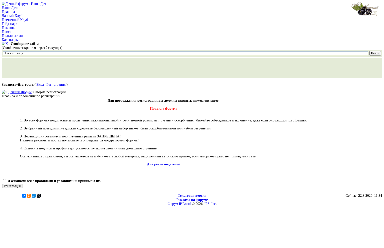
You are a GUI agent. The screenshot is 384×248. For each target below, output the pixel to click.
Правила (8, 12)
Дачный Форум (20, 92)
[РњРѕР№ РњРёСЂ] (34, 196)
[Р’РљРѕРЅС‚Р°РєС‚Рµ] (24, 196)
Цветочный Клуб (15, 20)
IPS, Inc (210, 204)
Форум (173, 204)
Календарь (10, 40)
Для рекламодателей (163, 164)
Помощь (8, 28)
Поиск (7, 32)
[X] (39, 196)
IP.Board (185, 204)
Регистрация (56, 84)
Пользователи (12, 36)
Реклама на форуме (192, 200)
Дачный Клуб (12, 16)
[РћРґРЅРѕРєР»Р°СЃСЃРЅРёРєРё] (29, 196)
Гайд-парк (9, 24)
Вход (40, 84)
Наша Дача (10, 8)
